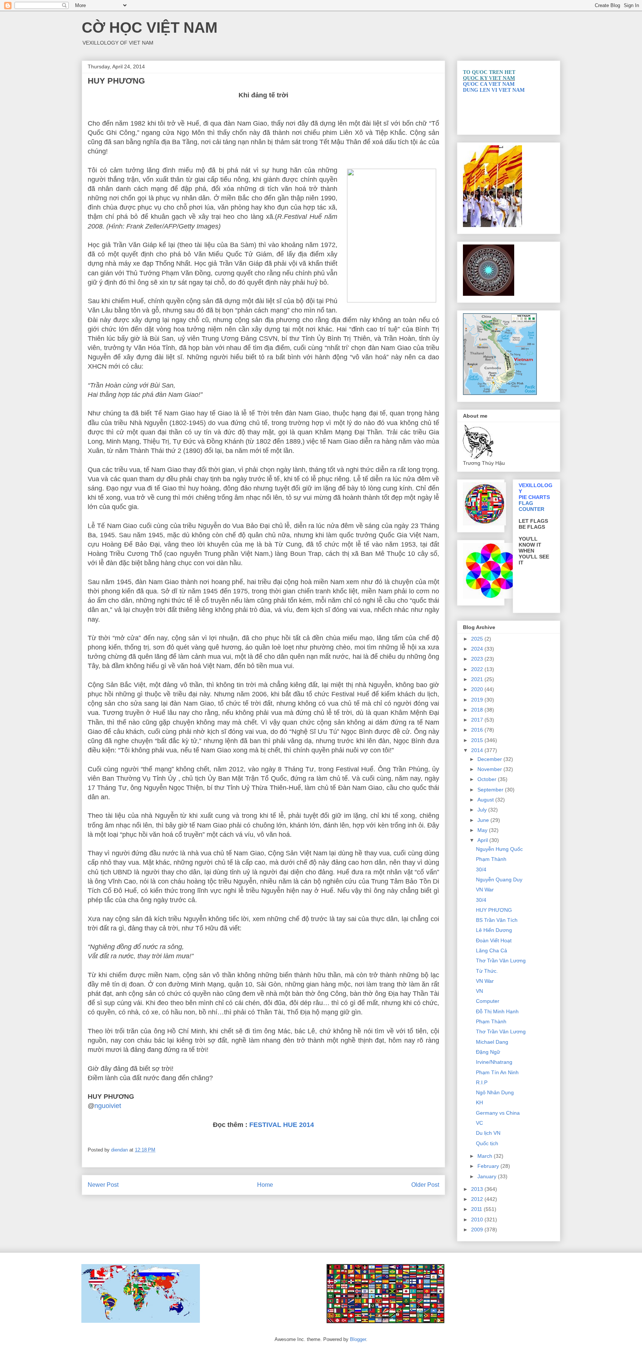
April (483, 840)
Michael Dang (492, 1042)
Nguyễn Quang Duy (499, 879)
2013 (477, 1189)
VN (479, 991)
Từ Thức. (487, 971)
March (485, 1156)
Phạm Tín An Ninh (497, 1072)
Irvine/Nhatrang (494, 1062)
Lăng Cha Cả (491, 950)
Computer (487, 1001)
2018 (477, 710)
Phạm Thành (491, 859)
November (490, 769)
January (487, 1176)
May (483, 830)
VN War (485, 890)
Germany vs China (498, 1113)
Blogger (358, 1339)
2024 (477, 649)
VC (479, 1123)
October (487, 779)
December (490, 759)
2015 (477, 740)
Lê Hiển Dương (494, 930)
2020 (477, 689)
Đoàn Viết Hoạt (494, 940)
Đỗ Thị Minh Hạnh (497, 1011)
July (482, 810)
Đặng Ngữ (488, 1052)
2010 (477, 1219)
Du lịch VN (488, 1133)
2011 (477, 1209)
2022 (477, 669)
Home (265, 1185)
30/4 (481, 869)
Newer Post (103, 1185)
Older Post (425, 1185)
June (483, 820)
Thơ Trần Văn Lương (501, 960)
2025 (477, 639)
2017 (477, 720)
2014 (477, 750)
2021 (477, 679)
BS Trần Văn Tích (497, 920)
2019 (477, 700)
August (486, 800)
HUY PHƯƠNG (494, 910)
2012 (477, 1199)
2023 (477, 659)
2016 (477, 730)
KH (479, 1102)
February (488, 1166)
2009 (477, 1229)
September (491, 790)
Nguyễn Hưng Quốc (499, 849)
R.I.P (481, 1082)
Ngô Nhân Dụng (495, 1092)
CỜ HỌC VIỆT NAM (149, 27)
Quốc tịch (487, 1143)
